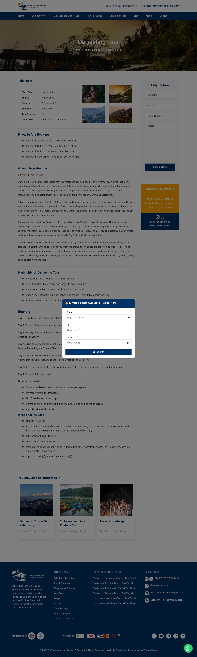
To (67, 325)
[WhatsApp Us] (188, 648)
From (69, 312)
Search (100, 352)
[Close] (130, 303)
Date (69, 337)
